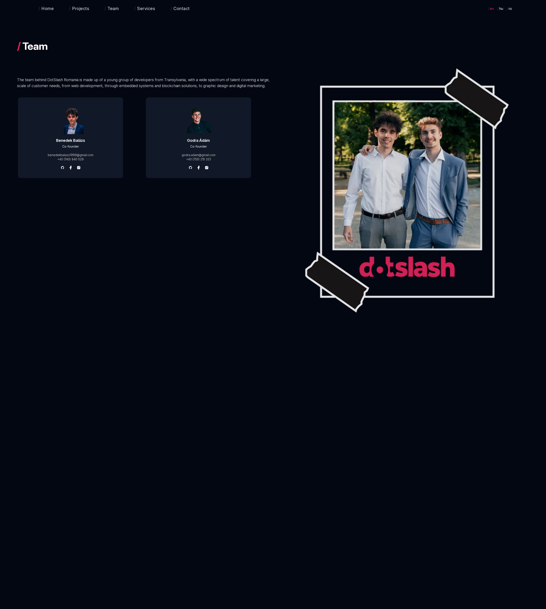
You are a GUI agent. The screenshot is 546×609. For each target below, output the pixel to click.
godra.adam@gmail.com (198, 155)
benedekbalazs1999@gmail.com (70, 155)
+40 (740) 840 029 (70, 159)
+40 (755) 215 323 (198, 159)
